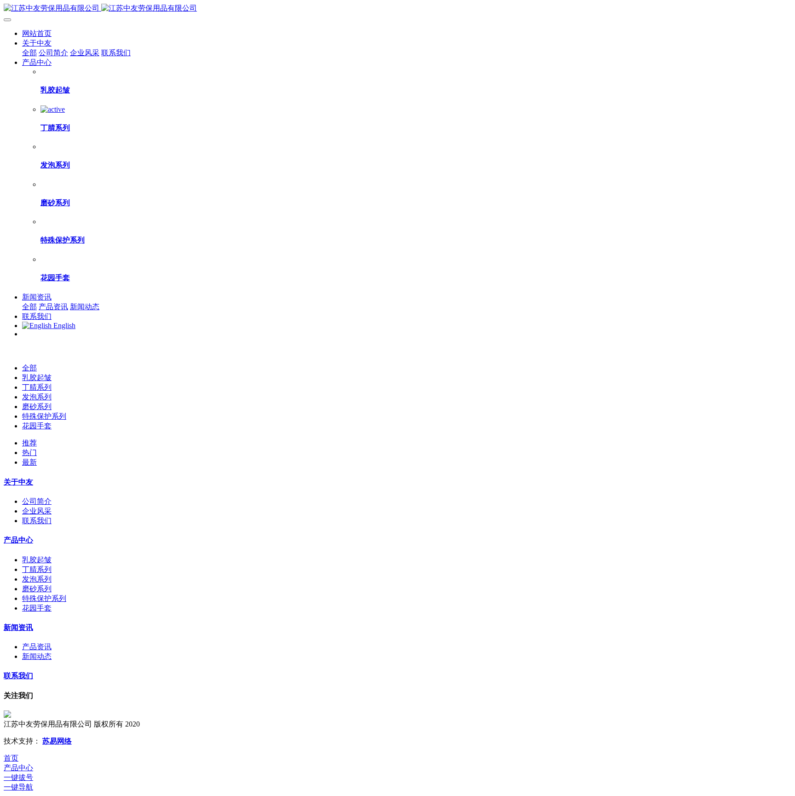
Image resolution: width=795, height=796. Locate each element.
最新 (29, 462)
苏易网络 (57, 741)
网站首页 (37, 33)
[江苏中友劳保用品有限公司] (397, 8)
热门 (29, 452)
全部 (29, 53)
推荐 (29, 443)
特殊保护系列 (44, 416)
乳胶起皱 (37, 377)
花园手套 (37, 426)
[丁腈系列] (52, 109)
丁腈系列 (37, 387)
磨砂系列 (37, 406)
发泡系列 (37, 397)
